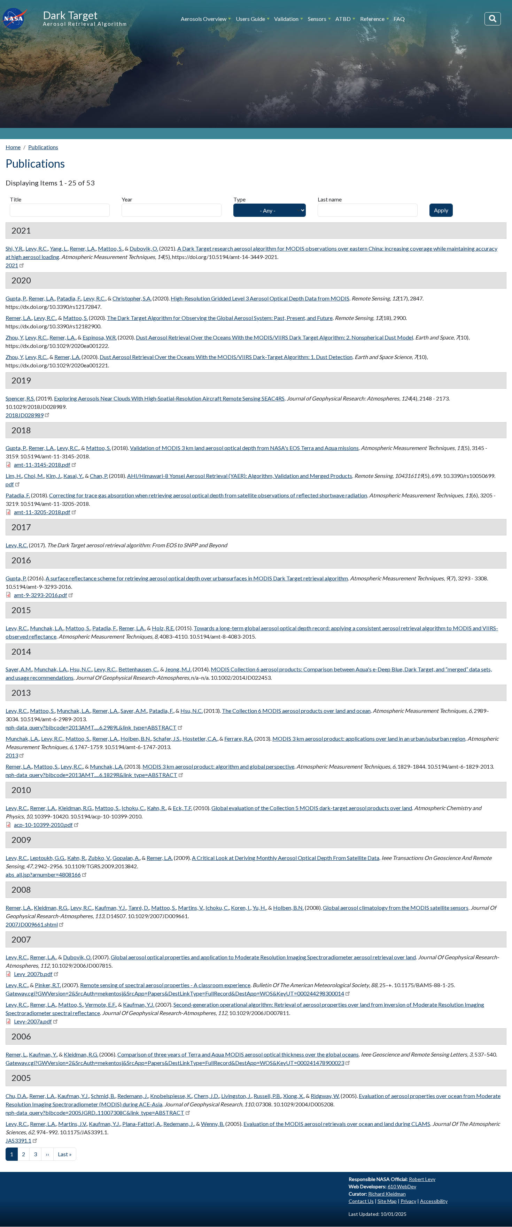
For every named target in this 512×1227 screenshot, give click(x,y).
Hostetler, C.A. (200, 738)
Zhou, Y (14, 337)
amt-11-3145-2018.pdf (42, 464)
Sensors (317, 18)
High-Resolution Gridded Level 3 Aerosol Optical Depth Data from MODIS (260, 298)
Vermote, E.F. (100, 1004)
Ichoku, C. (133, 808)
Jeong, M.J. (178, 669)
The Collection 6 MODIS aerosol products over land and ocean (296, 710)
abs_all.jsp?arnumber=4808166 (43, 874)
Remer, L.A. (83, 248)
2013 (12, 755)
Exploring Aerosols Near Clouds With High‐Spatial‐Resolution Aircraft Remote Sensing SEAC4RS (169, 398)
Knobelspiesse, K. (171, 1095)
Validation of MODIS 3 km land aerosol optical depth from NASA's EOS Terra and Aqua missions (244, 447)
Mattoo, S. (110, 248)
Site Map (387, 1201)
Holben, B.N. (136, 738)
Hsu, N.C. (81, 669)
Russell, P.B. (267, 1095)
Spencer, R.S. (20, 398)
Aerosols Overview (203, 18)
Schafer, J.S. (166, 738)
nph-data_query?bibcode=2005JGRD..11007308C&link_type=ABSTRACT (95, 1112)
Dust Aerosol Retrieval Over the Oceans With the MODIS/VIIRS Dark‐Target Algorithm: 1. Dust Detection (226, 356)
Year (127, 199)
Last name (330, 199)
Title (15, 199)
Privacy (408, 1201)
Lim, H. (14, 475)
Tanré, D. (138, 907)
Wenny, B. (212, 1123)
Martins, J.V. (72, 1123)
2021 (12, 265)
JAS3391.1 (18, 1140)
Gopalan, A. (126, 857)
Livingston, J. (236, 1095)
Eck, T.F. (182, 808)
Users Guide (250, 18)
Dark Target (70, 15)
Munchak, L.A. (46, 628)
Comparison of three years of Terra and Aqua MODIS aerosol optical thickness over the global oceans (238, 1054)
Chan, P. (99, 475)
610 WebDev (402, 1186)
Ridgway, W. (325, 1095)
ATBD (343, 18)
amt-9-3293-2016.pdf (40, 595)
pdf (10, 484)
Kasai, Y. (73, 475)
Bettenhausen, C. (138, 669)
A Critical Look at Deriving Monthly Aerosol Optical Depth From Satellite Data (285, 857)
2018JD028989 (25, 415)
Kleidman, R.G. (75, 808)
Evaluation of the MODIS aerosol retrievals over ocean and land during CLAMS (336, 1123)
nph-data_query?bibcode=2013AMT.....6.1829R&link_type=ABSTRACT (91, 774)
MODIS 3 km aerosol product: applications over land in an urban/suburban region (368, 738)
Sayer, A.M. (19, 669)
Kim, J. (53, 475)
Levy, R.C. (36, 248)
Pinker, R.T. (48, 985)
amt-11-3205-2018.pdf (42, 512)
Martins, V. (190, 907)
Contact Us (361, 1201)
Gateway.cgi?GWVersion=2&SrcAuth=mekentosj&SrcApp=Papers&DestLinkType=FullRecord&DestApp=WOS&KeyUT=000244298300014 (175, 993)
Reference (372, 18)
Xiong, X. (293, 1095)
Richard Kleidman (387, 1194)
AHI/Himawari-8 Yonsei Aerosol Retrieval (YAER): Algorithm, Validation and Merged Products (239, 475)
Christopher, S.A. (132, 298)
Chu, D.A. (16, 1095)
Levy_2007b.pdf (33, 973)
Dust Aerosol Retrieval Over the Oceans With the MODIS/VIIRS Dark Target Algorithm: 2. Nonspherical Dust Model (274, 337)
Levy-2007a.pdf (33, 1021)
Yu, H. (259, 907)
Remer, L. (16, 1054)
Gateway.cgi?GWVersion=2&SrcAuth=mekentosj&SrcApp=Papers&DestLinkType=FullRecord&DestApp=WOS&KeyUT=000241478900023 (175, 1062)
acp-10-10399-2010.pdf (43, 824)
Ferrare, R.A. (238, 738)
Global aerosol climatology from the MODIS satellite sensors (395, 907)
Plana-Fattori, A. (141, 1123)
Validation (286, 18)
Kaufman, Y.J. (110, 907)
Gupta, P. (16, 298)
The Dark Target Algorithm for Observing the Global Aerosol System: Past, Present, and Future (220, 317)
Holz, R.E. (163, 628)
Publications (43, 147)
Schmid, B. (103, 1095)
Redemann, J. (132, 1095)
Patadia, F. (69, 298)
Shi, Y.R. (14, 248)
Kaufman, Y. (43, 1054)
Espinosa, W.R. (100, 337)
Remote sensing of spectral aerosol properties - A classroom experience (165, 985)
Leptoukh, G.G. (47, 857)
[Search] (492, 18)
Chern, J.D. (206, 1095)
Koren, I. (240, 907)
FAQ (399, 18)
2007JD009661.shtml (32, 924)
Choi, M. (34, 475)
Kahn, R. (156, 808)
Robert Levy (422, 1179)
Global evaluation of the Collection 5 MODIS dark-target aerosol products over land (311, 808)
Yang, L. (59, 248)
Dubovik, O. (144, 248)
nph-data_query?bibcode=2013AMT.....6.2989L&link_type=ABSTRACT (91, 727)
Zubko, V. (99, 857)
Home (13, 147)
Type (239, 199)
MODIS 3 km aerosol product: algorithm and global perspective (218, 766)
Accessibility (434, 1201)
